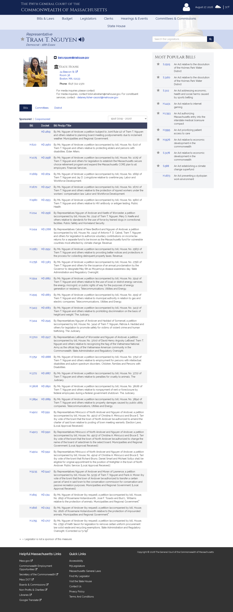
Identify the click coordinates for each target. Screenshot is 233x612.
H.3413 (34, 307)
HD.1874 (45, 174)
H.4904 (34, 451)
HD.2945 (45, 320)
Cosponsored (42, 119)
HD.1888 (46, 357)
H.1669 (34, 174)
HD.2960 (46, 144)
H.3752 (34, 357)
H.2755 (34, 520)
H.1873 (167, 175)
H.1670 (34, 187)
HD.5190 (45, 432)
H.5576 (167, 139)
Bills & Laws (45, 18)
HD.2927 (45, 337)
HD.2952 (45, 249)
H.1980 (34, 200)
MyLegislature (77, 566)
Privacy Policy (77, 591)
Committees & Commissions (176, 18)
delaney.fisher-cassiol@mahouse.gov (97, 97)
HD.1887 (45, 373)
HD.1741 (45, 494)
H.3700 (34, 337)
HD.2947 (45, 187)
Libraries (24, 595)
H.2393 (167, 113)
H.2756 (34, 262)
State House (116, 26)
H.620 (33, 144)
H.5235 (34, 471)
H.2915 (34, 294)
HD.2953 (45, 200)
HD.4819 (45, 131)
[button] (22, 39)
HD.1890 (46, 386)
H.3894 (34, 399)
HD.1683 (46, 307)
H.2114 (33, 213)
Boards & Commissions (32, 584)
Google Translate (29, 600)
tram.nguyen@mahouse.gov (73, 57)
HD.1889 (46, 399)
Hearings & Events (134, 18)
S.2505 (167, 64)
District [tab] (58, 107)
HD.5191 (45, 412)
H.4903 (34, 432)
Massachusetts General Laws (85, 571)
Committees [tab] (42, 107)
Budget (67, 18)
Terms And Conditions (81, 596)
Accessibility (76, 560)
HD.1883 (46, 294)
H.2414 (34, 229)
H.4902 (34, 412)
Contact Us (75, 586)
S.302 (166, 90)
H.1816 (34, 507)
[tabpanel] (83, 330)
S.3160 (167, 77)
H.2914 (34, 278)
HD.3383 (46, 262)
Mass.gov (24, 560)
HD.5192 (45, 451)
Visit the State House (80, 581)
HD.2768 (46, 229)
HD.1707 (45, 520)
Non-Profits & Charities (32, 589)
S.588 (166, 166)
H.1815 (33, 494)
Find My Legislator (79, 576)
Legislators (88, 18)
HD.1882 (46, 278)
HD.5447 (45, 471)
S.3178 (167, 153)
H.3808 (34, 386)
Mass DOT (25, 579)
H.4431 (167, 103)
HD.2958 (46, 157)
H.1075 (34, 157)
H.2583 (34, 249)
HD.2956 (46, 213)
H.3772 (34, 373)
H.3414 (34, 320)
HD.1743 (45, 507)
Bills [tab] (25, 107)
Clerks (108, 18)
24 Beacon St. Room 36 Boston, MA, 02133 (70, 75)
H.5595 (167, 130)
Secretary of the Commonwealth (37, 574)
